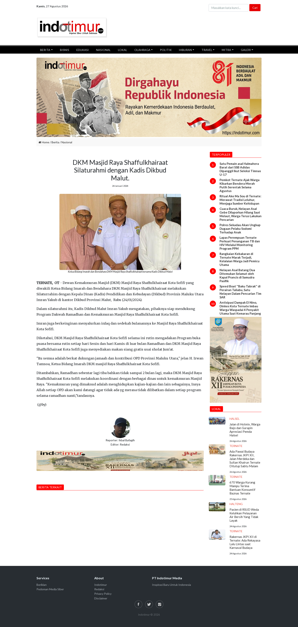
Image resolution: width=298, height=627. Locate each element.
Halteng (236, 504)
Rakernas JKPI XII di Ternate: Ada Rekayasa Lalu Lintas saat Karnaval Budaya (244, 542)
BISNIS (64, 50)
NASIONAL (103, 50)
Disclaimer (100, 598)
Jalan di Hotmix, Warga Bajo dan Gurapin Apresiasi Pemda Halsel (244, 429)
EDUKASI (82, 50)
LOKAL (122, 50)
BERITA (45, 50)
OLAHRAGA (142, 50)
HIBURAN (185, 50)
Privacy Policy (102, 593)
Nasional (66, 142)
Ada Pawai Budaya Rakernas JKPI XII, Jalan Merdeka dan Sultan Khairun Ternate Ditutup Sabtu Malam (244, 459)
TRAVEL (207, 50)
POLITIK (166, 50)
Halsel (234, 418)
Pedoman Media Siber (50, 589)
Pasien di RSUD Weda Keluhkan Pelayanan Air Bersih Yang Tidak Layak (244, 515)
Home (45, 142)
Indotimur (100, 584)
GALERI (246, 50)
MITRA (226, 50)
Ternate (235, 446)
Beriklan (41, 584)
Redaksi (99, 589)
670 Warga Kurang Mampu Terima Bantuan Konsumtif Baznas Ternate (242, 487)
